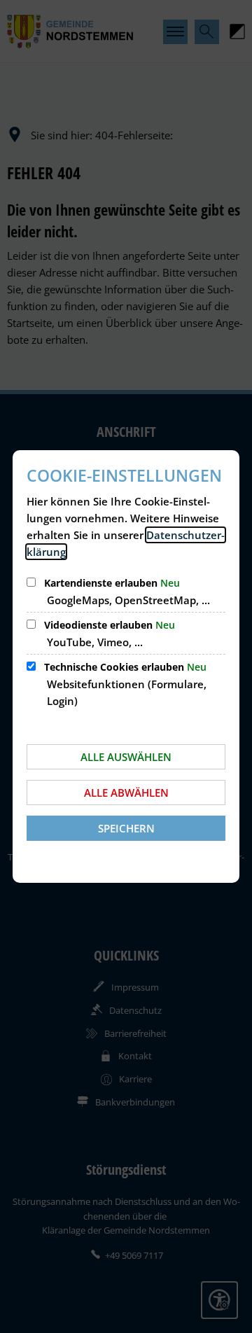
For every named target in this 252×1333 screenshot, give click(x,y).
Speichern (126, 828)
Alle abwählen (126, 793)
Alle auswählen (126, 757)
